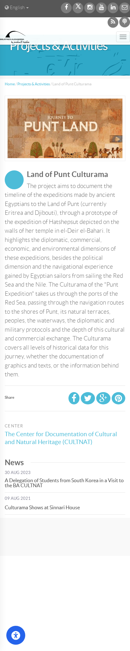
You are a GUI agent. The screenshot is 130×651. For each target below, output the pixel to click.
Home (10, 84)
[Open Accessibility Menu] (15, 635)
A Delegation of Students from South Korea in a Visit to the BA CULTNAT (64, 483)
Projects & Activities (33, 84)
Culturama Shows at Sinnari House (42, 507)
